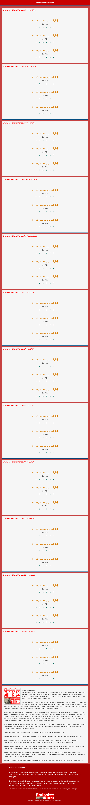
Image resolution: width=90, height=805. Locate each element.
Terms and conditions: (17, 768)
